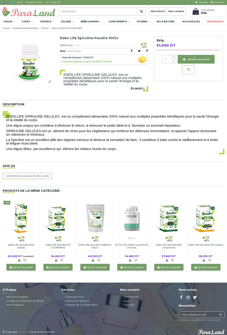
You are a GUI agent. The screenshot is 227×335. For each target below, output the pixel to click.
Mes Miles (203, 2)
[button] (9, 21)
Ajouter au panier (199, 59)
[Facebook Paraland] (4, 2)
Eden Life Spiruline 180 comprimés (169, 246)
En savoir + (138, 88)
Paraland (23, 331)
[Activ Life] (132, 238)
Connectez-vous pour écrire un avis (27, 175)
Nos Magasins (14, 304)
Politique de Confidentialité (81, 304)
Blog (20, 2)
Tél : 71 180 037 (53, 2)
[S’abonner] (220, 315)
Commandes (131, 296)
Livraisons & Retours (77, 300)
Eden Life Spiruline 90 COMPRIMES (58, 246)
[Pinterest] (147, 51)
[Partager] (131, 51)
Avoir (127, 300)
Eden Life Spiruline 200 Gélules (21, 246)
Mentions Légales (17, 296)
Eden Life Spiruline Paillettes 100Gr (95, 246)
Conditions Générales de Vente (25, 300)
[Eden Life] (21, 238)
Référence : (67, 45)
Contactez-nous (34, 2)
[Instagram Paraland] (8, 2)
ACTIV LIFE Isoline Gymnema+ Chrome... (132, 246)
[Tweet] (139, 51)
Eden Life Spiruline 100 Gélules (205, 244)
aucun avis (74, 51)
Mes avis (129, 304)
